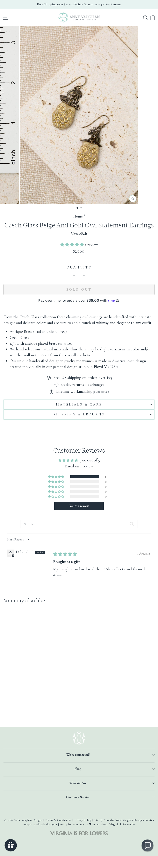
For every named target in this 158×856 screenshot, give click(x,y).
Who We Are (78, 783)
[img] (65, 554)
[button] (72, 244)
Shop (78, 769)
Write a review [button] (79, 506)
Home (78, 216)
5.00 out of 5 (90, 460)
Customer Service (78, 797)
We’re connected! (77, 755)
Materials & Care (79, 404)
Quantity (79, 267)
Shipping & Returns (79, 414)
